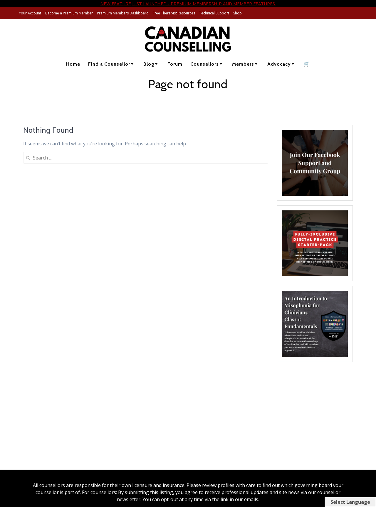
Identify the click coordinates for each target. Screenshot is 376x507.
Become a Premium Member (69, 13)
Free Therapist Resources (174, 13)
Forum (174, 64)
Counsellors (204, 64)
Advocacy (279, 64)
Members (243, 64)
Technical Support (214, 13)
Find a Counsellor (109, 64)
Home (73, 64)
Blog (149, 64)
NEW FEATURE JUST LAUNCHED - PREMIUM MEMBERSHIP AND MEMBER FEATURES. (188, 3)
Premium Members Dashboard (123, 13)
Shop (237, 13)
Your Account (30, 13)
